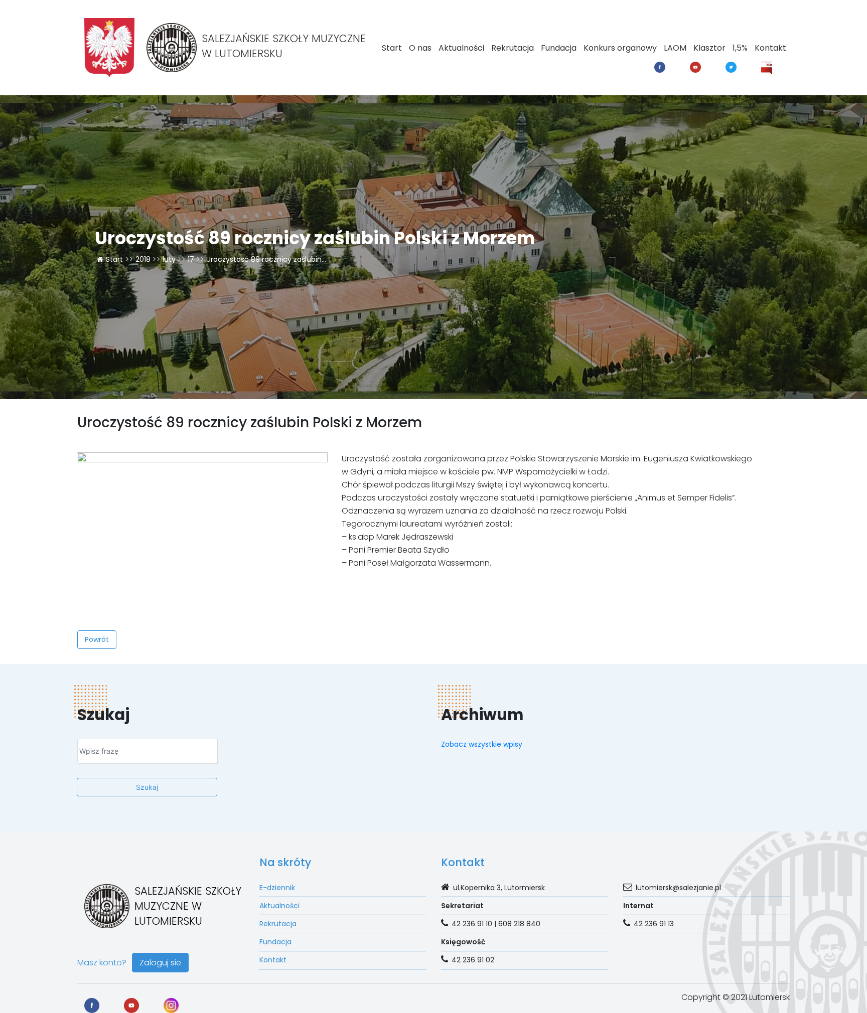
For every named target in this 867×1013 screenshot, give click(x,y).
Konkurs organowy (620, 48)
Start (392, 48)
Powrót (97, 639)
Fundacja (558, 48)
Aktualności (461, 48)
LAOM (675, 48)
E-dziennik (277, 888)
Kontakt (770, 48)
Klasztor (709, 48)
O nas (420, 48)
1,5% (740, 48)
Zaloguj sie (160, 962)
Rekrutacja (512, 48)
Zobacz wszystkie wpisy (481, 744)
